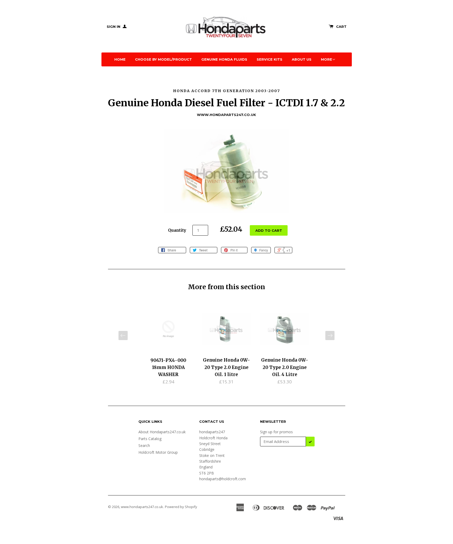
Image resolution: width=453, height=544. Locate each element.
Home (120, 59)
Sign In (114, 26)
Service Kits (269, 59)
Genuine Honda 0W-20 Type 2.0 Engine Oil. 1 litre (226, 367)
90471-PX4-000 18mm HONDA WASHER (168, 367)
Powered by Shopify (181, 506)
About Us (301, 59)
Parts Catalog (149, 438)
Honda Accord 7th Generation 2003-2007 (226, 90)
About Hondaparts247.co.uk (162, 431)
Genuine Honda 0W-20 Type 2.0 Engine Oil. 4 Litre (284, 367)
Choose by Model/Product (163, 59)
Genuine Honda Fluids (224, 59)
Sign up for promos (276, 431)
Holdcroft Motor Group (158, 452)
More (326, 59)
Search (144, 445)
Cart (341, 26)
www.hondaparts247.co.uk (142, 506)
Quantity (177, 230)
